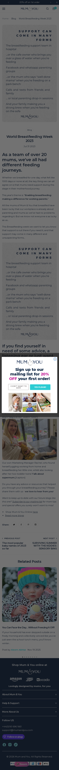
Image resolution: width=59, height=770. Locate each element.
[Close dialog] (55, 359)
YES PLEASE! (40, 387)
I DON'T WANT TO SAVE (18, 387)
